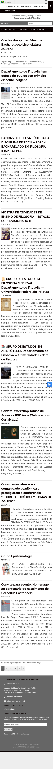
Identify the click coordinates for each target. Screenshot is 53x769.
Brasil (5, 2)
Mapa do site (39, 6)
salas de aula (26, 64)
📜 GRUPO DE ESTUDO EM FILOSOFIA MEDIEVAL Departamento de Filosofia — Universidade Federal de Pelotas (25, 285)
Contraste (26, 6)
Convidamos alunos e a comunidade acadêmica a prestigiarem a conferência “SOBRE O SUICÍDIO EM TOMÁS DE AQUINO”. (26, 492)
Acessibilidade (12, 6)
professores (14, 64)
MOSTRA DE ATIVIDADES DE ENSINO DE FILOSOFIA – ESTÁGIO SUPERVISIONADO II (25, 216)
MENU (5, 23)
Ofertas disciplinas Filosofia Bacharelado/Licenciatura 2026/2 (21, 44)
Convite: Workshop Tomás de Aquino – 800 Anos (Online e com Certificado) (25, 415)
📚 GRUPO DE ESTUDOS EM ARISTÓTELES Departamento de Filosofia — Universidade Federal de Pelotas (25, 352)
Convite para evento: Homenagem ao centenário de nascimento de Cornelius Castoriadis (26, 588)
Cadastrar (8, 729)
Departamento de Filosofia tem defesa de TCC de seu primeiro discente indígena (24, 75)
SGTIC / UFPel (35, 748)
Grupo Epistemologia (16, 556)
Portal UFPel (10, 11)
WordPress (30, 746)
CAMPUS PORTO (12, 683)
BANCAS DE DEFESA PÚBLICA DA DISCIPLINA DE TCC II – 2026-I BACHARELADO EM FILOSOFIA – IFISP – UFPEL (25, 144)
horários (4, 64)
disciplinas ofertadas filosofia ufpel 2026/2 (24, 62)
